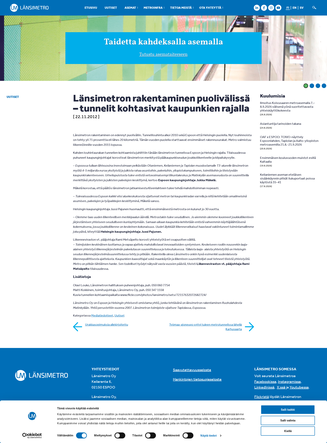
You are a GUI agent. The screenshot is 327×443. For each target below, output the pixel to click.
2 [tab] (312, 85)
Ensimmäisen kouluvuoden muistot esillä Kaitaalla (288, 159)
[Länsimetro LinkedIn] (257, 8)
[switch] (119, 435)
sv (302, 7)
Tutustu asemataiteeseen (163, 54)
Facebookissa (265, 381)
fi (288, 7)
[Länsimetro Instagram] (271, 8)
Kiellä (288, 431)
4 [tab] (324, 85)
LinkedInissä (264, 387)
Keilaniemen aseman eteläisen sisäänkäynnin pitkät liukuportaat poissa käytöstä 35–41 (287, 178)
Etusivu (91, 7)
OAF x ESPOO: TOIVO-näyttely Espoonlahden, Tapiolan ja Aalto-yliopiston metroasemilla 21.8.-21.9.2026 (289, 140)
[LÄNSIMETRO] (29, 8)
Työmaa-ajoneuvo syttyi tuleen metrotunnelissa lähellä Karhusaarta (205, 327)
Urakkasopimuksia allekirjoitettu (106, 324)
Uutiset (111, 7)
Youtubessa (299, 387)
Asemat (130, 7)
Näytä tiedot (208, 435)
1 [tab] (306, 85)
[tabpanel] (163, 49)
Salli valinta (287, 420)
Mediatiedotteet (102, 315)
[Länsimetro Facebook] (264, 8)
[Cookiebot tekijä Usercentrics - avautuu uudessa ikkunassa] (32, 435)
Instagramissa (289, 381)
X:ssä (281, 387)
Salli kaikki (288, 409)
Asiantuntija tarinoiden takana (280, 124)
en (294, 7)
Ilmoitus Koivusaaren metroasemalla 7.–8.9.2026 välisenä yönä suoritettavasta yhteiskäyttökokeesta (287, 106)
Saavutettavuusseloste (192, 369)
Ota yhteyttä (210, 7)
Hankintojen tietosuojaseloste (197, 379)
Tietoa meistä (181, 7)
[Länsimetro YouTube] (278, 8)
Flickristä (261, 396)
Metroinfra (153, 7)
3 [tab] (318, 85)
